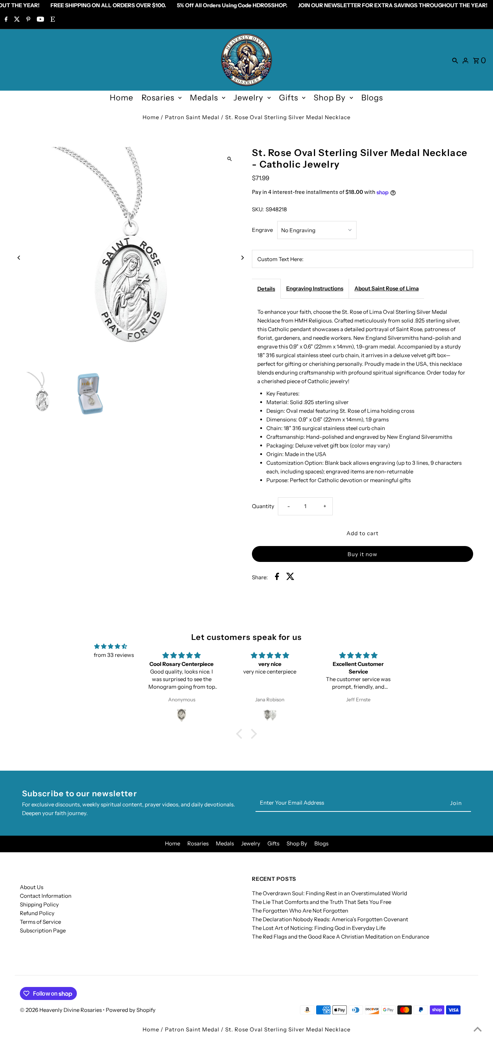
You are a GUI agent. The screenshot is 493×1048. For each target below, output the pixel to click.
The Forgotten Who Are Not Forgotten (300, 910)
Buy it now (363, 554)
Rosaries (157, 98)
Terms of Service (40, 921)
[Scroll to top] (478, 1029)
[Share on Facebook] (277, 578)
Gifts (288, 98)
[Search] (455, 60)
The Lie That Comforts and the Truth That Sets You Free (321, 901)
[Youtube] (39, 20)
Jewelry (248, 98)
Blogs (372, 98)
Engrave (262, 229)
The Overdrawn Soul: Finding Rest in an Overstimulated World (329, 893)
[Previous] (19, 258)
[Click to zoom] (229, 159)
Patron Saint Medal (192, 117)
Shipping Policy (39, 904)
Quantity (263, 506)
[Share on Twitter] (290, 578)
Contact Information (45, 895)
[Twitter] (16, 20)
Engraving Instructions (314, 288)
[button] (241, 733)
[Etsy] (52, 20)
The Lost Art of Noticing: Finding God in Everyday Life (318, 927)
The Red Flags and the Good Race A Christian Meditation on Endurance (340, 936)
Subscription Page (43, 930)
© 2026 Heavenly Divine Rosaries (61, 1009)
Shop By (330, 98)
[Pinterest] (27, 20)
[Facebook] (5, 20)
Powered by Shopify (131, 1009)
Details (266, 288)
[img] (110, 646)
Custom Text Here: (280, 259)
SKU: (258, 209)
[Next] (242, 258)
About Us (31, 887)
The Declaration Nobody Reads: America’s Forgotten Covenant (330, 919)
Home (121, 98)
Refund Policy (37, 913)
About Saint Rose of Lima (386, 288)
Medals (204, 98)
